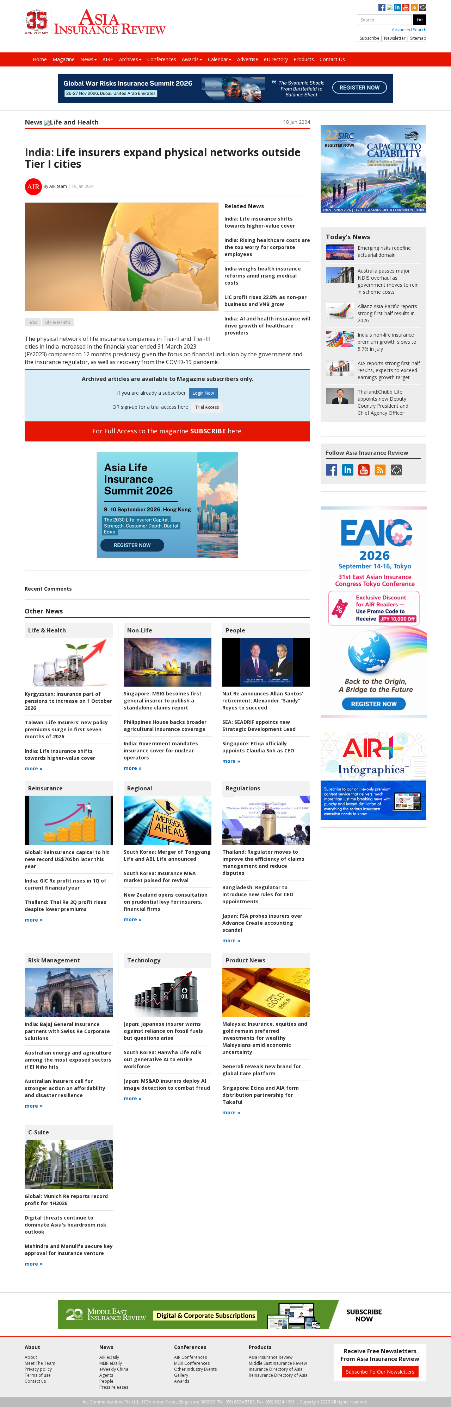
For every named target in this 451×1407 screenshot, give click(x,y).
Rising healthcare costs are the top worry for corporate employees (267, 247)
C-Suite (38, 1132)
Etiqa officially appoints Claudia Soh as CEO (258, 747)
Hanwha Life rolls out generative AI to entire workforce (163, 1059)
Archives (128, 59)
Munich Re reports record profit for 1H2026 (66, 1200)
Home (40, 59)
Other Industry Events (195, 1369)
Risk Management (54, 960)
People (235, 630)
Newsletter (395, 38)
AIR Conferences (190, 1357)
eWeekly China (113, 1369)
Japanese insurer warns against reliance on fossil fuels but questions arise (163, 1030)
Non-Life (139, 630)
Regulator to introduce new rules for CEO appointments (258, 894)
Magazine (63, 59)
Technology (143, 960)
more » (34, 768)
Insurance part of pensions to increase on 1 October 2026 (68, 700)
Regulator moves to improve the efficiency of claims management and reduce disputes (263, 862)
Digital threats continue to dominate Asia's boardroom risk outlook (65, 1224)
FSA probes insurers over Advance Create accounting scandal (262, 922)
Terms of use (38, 1375)
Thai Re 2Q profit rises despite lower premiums (65, 905)
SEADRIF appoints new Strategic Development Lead (259, 725)
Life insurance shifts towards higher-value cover (259, 222)
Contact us (35, 1381)
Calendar (218, 59)
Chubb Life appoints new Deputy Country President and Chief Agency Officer (383, 402)
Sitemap (418, 38)
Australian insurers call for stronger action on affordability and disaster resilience (65, 1088)
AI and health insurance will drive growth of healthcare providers (267, 325)
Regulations (243, 788)
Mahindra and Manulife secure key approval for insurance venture (69, 1249)
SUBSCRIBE (208, 431)
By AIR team (55, 186)
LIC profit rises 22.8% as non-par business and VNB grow (265, 300)
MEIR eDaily (110, 1363)
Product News (245, 960)
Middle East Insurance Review (278, 1363)
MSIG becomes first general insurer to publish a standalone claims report (163, 700)
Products (304, 59)
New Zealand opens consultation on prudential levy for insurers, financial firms (166, 901)
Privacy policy (38, 1369)
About (31, 1357)
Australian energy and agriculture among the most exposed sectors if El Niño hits (68, 1059)
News (86, 59)
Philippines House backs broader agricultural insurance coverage (165, 725)
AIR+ (108, 59)
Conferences (161, 59)
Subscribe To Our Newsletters (380, 1371)
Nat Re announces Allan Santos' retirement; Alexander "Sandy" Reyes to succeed (262, 700)
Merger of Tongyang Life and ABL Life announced (167, 855)
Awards (190, 59)
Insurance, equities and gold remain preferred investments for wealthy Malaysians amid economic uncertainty (264, 1037)
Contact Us (332, 59)
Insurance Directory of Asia (276, 1369)
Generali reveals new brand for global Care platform (261, 1070)
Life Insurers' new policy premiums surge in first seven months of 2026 (66, 729)
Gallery (181, 1375)
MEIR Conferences (192, 1363)
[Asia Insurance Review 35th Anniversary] (95, 21)
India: (39, 152)
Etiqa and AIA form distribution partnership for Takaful (260, 1094)
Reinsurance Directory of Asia (278, 1375)
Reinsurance (45, 788)
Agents (106, 1375)
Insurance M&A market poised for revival (160, 877)
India (32, 322)
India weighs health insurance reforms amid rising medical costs (262, 275)
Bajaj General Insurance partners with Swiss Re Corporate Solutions (67, 1031)
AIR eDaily (109, 1357)
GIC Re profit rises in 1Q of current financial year (65, 884)
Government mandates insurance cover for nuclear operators (161, 750)
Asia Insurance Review (270, 1357)
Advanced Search (409, 30)
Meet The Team (40, 1363)
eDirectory (276, 59)
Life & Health (57, 322)
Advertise (247, 59)
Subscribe (369, 38)
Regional (139, 788)
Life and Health (74, 122)
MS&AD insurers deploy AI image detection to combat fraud (167, 1084)
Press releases (113, 1387)
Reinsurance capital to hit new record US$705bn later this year (67, 859)
